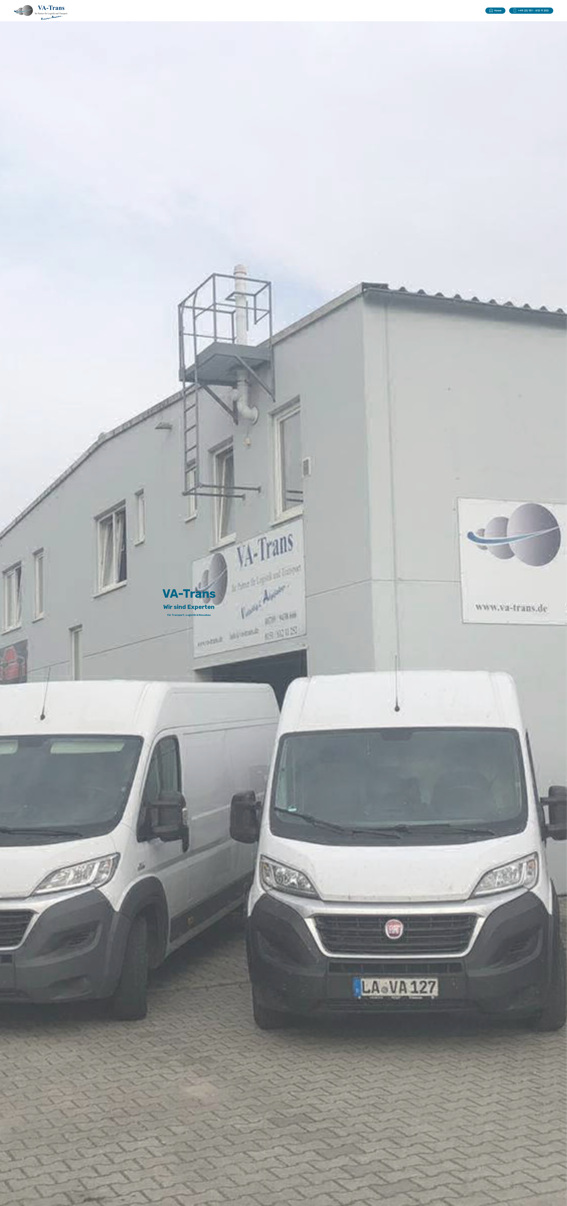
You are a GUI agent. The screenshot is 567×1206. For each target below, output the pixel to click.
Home (498, 10)
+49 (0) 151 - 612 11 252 (533, 10)
